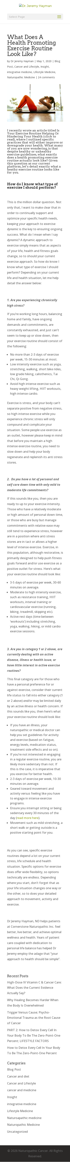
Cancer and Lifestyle (26, 66)
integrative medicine (19, 72)
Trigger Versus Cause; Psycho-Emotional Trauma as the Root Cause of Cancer (33, 1017)
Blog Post (14, 1069)
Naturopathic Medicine (21, 77)
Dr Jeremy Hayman (22, 61)
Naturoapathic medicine (24, 1118)
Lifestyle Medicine (44, 72)
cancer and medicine (21, 1090)
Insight (45, 66)
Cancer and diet (18, 1076)
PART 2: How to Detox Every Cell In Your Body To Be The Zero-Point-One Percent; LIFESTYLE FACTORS (33, 1035)
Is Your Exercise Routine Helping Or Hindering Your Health (33, 133)
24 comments (46, 77)
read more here (27, 818)
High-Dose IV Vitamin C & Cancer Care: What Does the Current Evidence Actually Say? (34, 987)
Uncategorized (17, 1132)
